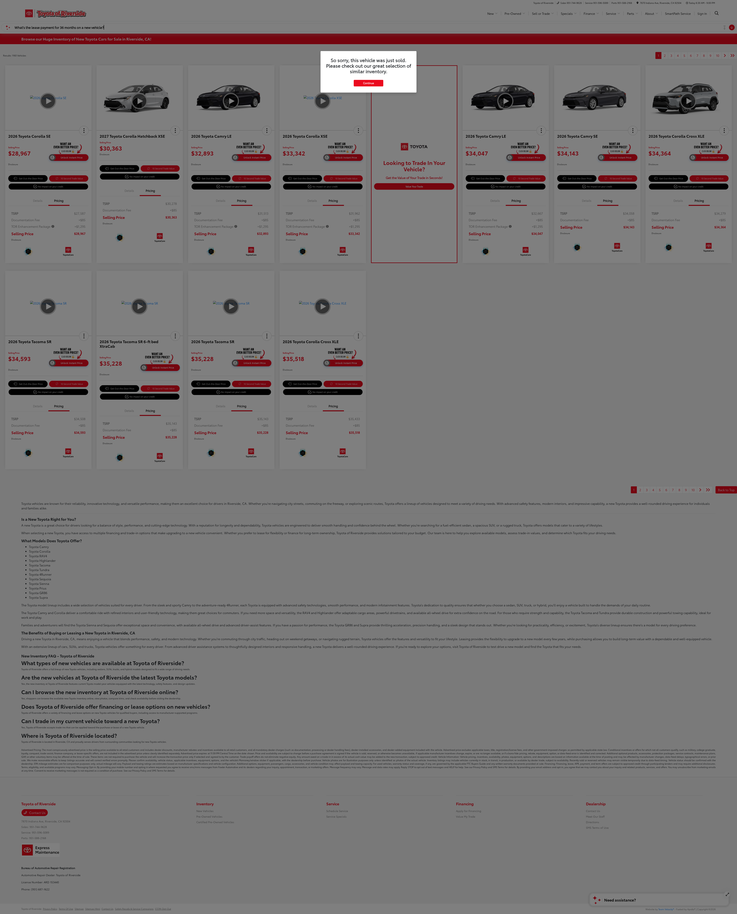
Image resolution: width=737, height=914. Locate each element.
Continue (368, 83)
